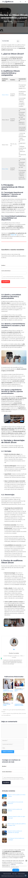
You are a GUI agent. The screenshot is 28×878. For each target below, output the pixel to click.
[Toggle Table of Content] (17, 41)
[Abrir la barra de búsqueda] (20, 1)
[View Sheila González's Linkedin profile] (14, 649)
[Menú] (25, 1)
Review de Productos (18, 21)
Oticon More (5, 94)
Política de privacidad (7, 873)
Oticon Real (5, 169)
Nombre (3, 265)
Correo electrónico (6, 270)
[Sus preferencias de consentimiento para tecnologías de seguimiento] (1, 658)
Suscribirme (5, 281)
